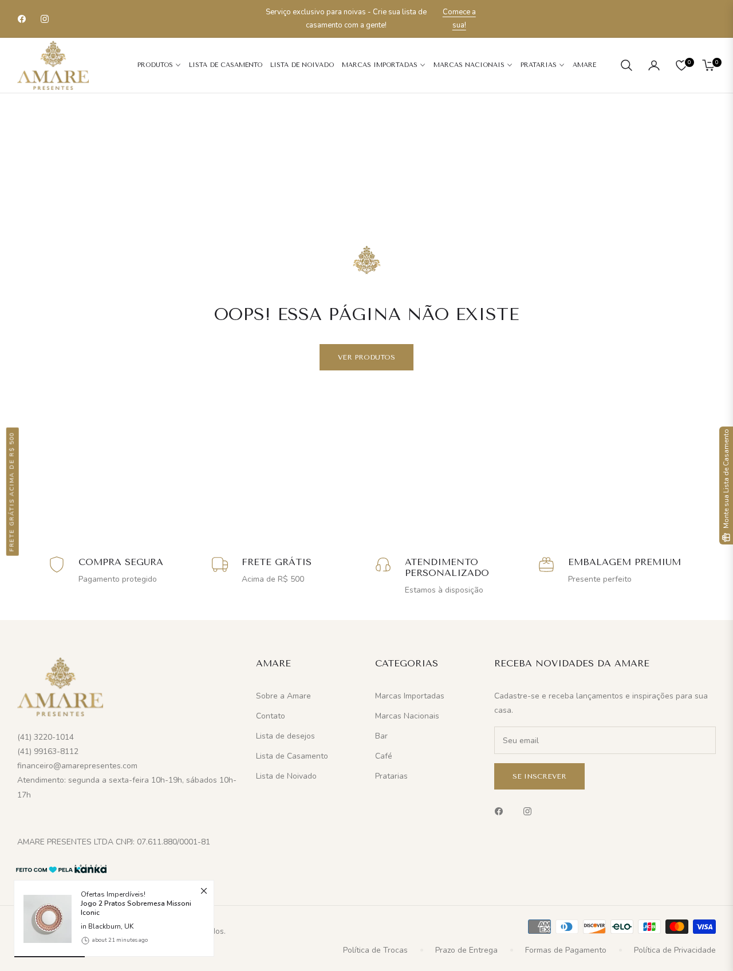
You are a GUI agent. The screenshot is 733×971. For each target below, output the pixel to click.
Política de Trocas (375, 950)
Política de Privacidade (675, 950)
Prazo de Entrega (466, 950)
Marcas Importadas (409, 695)
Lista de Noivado (286, 776)
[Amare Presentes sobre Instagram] (530, 810)
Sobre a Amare (283, 695)
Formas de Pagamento (565, 950)
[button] (626, 65)
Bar (381, 736)
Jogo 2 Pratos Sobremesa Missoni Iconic (136, 908)
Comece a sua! (459, 18)
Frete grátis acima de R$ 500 (12, 492)
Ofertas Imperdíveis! (136, 903)
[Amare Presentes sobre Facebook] (501, 810)
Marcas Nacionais (407, 716)
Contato (270, 716)
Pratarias (391, 776)
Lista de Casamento (292, 756)
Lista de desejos (285, 736)
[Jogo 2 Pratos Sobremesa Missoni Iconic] (43, 919)
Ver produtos (366, 357)
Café (383, 756)
